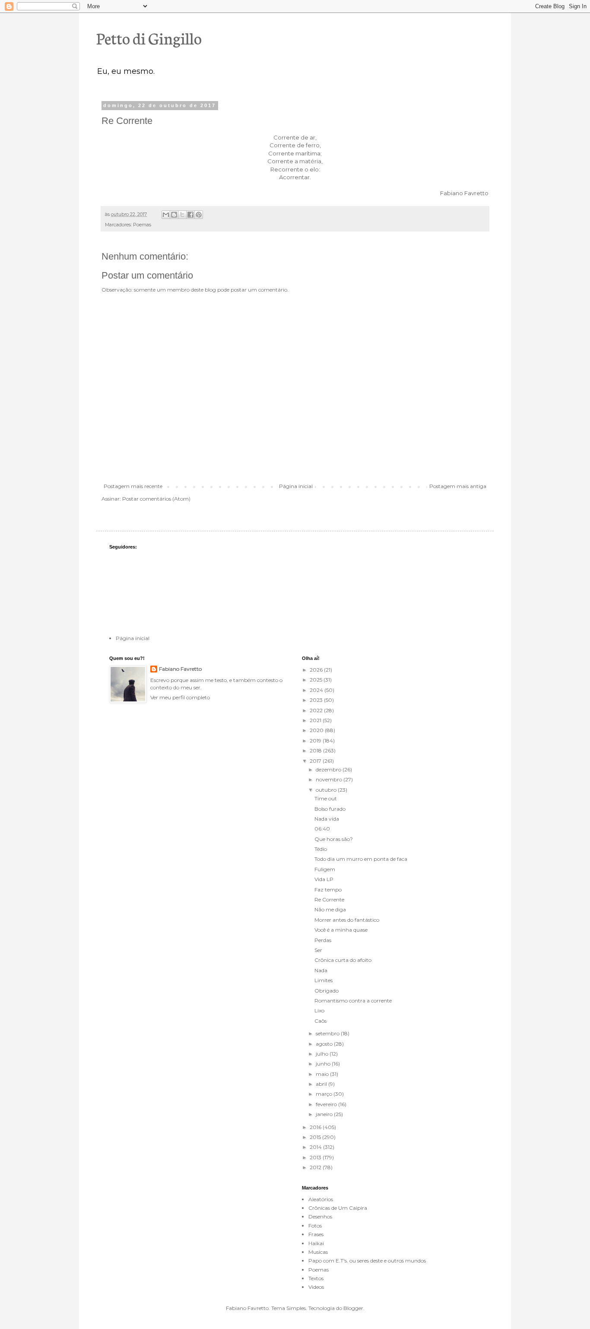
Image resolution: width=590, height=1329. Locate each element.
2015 (316, 1137)
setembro (328, 1033)
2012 (316, 1167)
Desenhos (320, 1216)
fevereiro (327, 1104)
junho (324, 1063)
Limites (323, 980)
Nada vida (326, 818)
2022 (317, 710)
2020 (317, 730)
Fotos (315, 1225)
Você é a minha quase (341, 929)
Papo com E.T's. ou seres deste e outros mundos (367, 1260)
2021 (316, 720)
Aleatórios (320, 1199)
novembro (329, 779)
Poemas (142, 225)
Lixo (319, 1010)
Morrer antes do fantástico (346, 920)
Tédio (320, 849)
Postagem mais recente (133, 486)
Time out (325, 798)
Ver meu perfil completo (180, 697)
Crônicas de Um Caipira (337, 1208)
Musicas (318, 1252)
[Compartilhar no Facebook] (190, 214)
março (324, 1094)
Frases (316, 1234)
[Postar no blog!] (174, 214)
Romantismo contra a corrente (353, 1000)
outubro (327, 790)
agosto (325, 1043)
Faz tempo (328, 889)
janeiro (325, 1114)
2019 (316, 740)
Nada (320, 970)
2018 (316, 750)
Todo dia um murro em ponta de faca (360, 859)
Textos (316, 1278)
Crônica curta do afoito (342, 960)
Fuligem (324, 869)
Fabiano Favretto (180, 669)
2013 (316, 1157)
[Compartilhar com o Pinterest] (198, 214)
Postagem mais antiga (457, 486)
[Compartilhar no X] (182, 214)
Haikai (316, 1243)
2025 (317, 679)
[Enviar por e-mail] (166, 214)
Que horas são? (333, 839)
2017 (316, 761)
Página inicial (296, 486)
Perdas (322, 940)
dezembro (329, 769)
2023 (317, 700)
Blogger (353, 1308)
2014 (316, 1147)
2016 (316, 1127)
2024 (317, 690)
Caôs (320, 1021)
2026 (317, 669)
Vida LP (323, 879)
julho (323, 1053)
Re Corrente (329, 899)
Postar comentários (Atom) (156, 498)
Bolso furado (330, 809)
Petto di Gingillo (149, 37)
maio (323, 1074)
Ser (318, 950)
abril (322, 1084)
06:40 (322, 828)
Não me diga (330, 909)
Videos (316, 1287)
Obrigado (326, 990)
